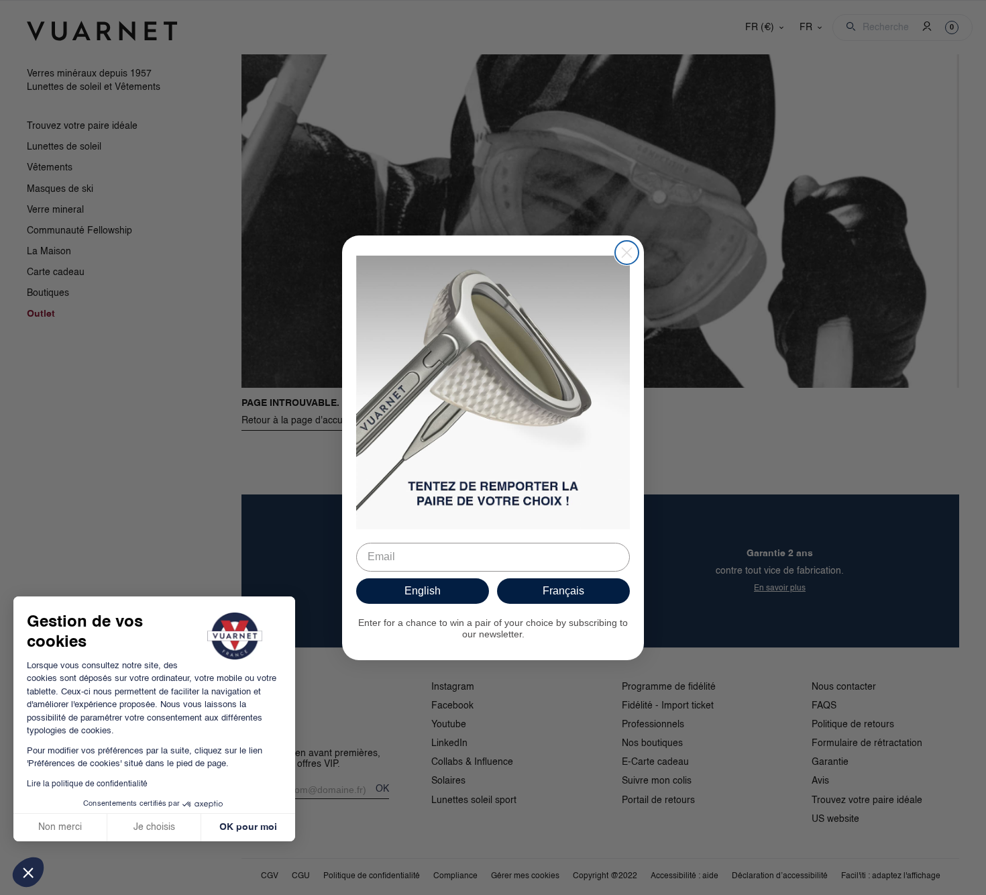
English (422, 590)
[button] (28, 872)
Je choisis (154, 827)
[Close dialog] (627, 252)
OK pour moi (248, 827)
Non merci (60, 827)
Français (563, 590)
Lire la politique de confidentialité (87, 784)
